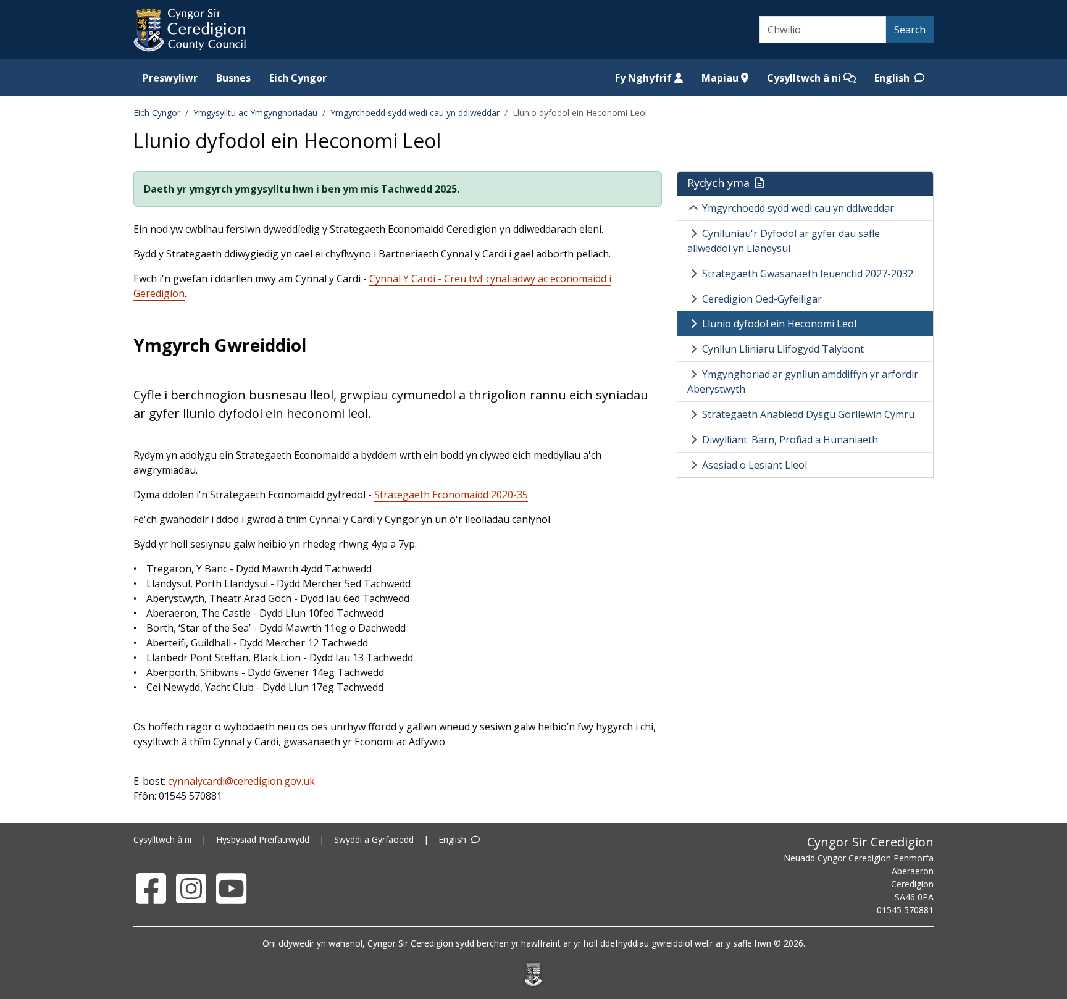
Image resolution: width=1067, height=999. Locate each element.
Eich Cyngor (298, 78)
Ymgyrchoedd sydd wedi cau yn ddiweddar (415, 113)
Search (910, 29)
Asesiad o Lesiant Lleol (754, 465)
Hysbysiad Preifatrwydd (262, 839)
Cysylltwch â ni (805, 78)
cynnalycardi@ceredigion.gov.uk (241, 781)
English (893, 78)
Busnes (233, 78)
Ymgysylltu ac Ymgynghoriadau (255, 113)
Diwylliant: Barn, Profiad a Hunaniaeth (790, 439)
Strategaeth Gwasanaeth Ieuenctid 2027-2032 (807, 273)
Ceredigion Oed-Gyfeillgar (762, 299)
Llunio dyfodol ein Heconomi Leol (779, 323)
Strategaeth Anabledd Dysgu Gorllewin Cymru (808, 414)
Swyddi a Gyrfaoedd (374, 839)
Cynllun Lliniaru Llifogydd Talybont (783, 349)
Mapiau (721, 78)
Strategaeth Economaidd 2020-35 (451, 494)
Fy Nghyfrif (644, 78)
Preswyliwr (170, 78)
